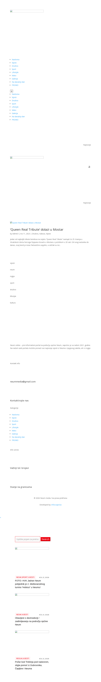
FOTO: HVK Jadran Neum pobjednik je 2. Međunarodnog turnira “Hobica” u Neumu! (30, 584)
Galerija (15, 79)
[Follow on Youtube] (84, 35)
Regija (19, 658)
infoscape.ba (56, 505)
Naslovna (15, 59)
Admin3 (15, 234)
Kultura (42, 234)
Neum (18, 577)
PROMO (15, 85)
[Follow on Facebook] (79, 35)
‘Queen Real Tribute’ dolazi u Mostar (36, 229)
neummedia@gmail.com (23, 381)
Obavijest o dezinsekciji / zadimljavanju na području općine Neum (31, 621)
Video (14, 75)
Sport (14, 69)
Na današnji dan (18, 82)
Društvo (15, 66)
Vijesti (14, 63)
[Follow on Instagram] (89, 35)
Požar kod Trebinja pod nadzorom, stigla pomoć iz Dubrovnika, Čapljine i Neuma (32, 665)
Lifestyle (15, 72)
